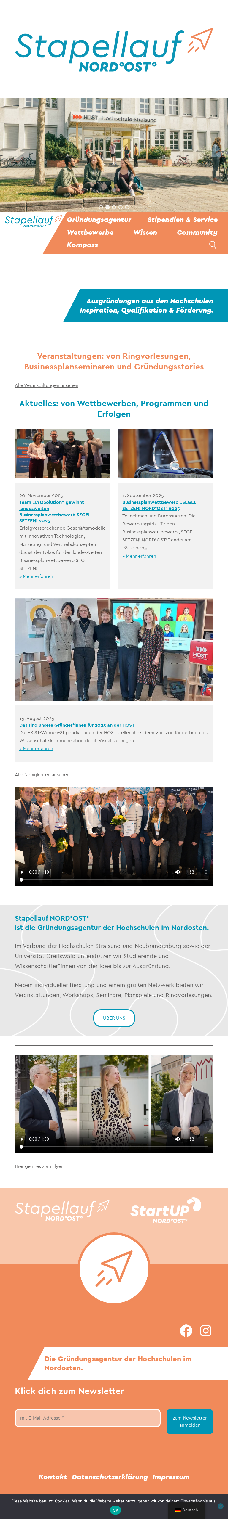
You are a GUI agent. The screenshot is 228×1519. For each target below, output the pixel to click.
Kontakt (53, 1477)
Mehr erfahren (38, 576)
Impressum (171, 1477)
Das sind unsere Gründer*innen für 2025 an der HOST (76, 725)
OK (115, 1510)
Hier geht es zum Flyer (39, 1166)
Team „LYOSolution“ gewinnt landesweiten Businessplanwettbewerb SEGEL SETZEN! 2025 (55, 511)
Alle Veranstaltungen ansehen (46, 385)
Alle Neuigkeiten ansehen (42, 774)
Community (197, 232)
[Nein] (221, 1506)
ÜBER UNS (114, 1018)
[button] (101, 207)
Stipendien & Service (183, 220)
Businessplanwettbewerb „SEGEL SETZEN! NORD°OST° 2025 (159, 505)
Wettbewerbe (90, 232)
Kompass (82, 245)
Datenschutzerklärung (110, 1477)
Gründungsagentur (99, 220)
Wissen (145, 232)
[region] (114, 155)
